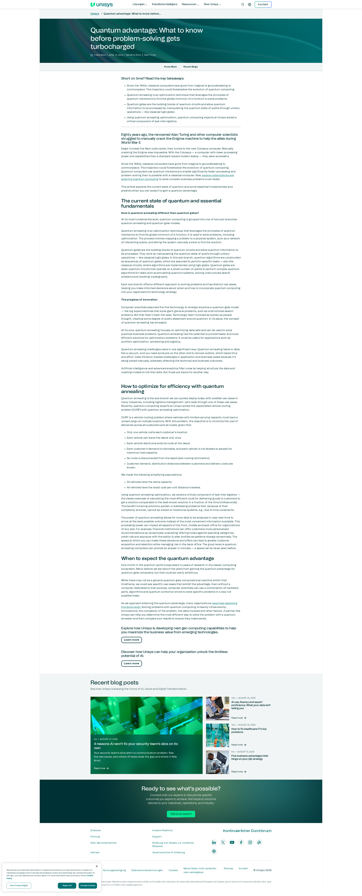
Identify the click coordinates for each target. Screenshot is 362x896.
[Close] (97, 866)
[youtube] (232, 842)
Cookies (173, 870)
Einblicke (95, 830)
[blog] (259, 842)
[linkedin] (214, 842)
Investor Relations (162, 830)
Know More (170, 67)
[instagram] (250, 842)
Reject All (67, 886)
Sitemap (228, 868)
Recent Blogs (190, 67)
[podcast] (214, 851)
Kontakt (243, 868)
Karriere (95, 852)
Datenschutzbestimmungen (147, 870)
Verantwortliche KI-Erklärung (168, 852)
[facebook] (241, 842)
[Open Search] (242, 4)
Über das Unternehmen (103, 843)
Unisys (94, 14)
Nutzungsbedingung (114, 870)
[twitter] (223, 842)
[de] (249, 4)
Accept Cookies (87, 886)
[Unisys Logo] (101, 4)
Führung (95, 837)
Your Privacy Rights (19, 886)
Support (156, 837)
